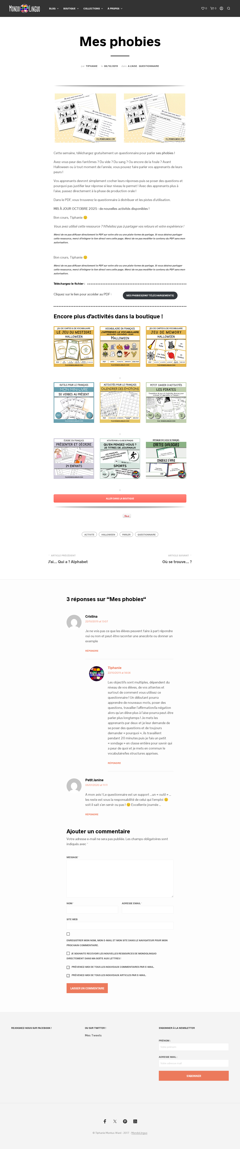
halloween (108, 534)
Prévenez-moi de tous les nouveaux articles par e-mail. (109, 975)
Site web (72, 919)
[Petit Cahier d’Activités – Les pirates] (166, 402)
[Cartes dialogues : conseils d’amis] (166, 458)
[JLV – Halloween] (120, 346)
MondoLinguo (139, 1133)
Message (73, 857)
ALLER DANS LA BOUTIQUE (120, 498)
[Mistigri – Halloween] (74, 346)
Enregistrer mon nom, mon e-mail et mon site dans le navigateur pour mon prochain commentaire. (117, 943)
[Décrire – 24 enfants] (74, 458)
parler (126, 534)
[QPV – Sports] (120, 458)
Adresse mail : (168, 1056)
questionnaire (147, 534)
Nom (70, 903)
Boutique (69, 8)
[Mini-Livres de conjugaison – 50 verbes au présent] (74, 402)
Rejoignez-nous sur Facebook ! (31, 1027)
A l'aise (132, 65)
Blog (52, 8)
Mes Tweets (93, 1035)
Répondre (91, 650)
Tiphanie (92, 65)
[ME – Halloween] (166, 346)
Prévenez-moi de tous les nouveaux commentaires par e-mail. (113, 966)
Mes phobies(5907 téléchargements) (150, 295)
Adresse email (132, 903)
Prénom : (164, 1040)
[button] (204, 8)
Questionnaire (149, 65)
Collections (91, 8)
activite (89, 534)
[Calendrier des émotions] (120, 402)
